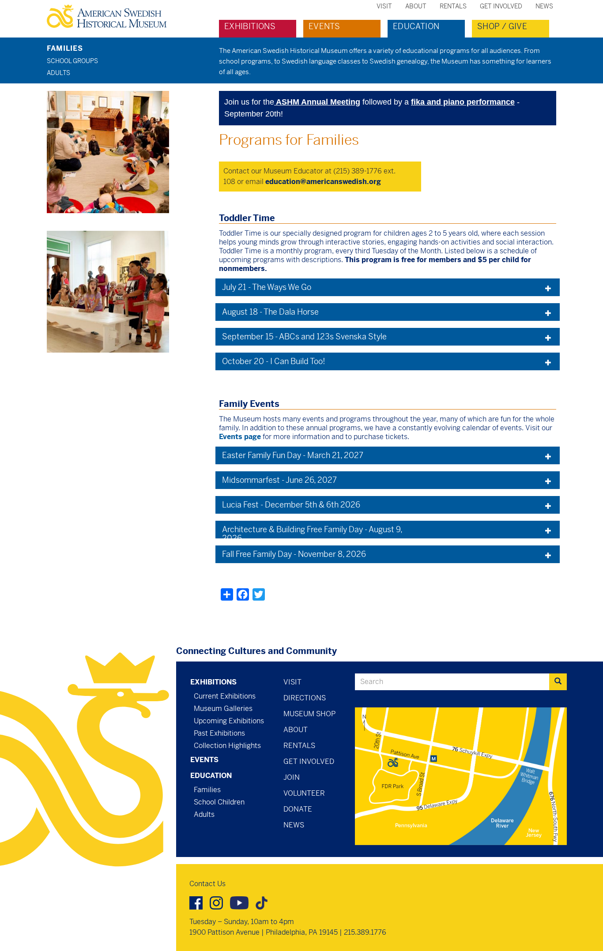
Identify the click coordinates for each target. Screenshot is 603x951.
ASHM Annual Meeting (317, 102)
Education (416, 26)
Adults (58, 73)
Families (65, 48)
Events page (240, 436)
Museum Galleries (223, 708)
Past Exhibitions (219, 733)
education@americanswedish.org (323, 181)
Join (291, 777)
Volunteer (304, 793)
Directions (304, 698)
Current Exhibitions (225, 696)
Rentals (453, 6)
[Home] (110, 16)
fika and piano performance (463, 102)
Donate (297, 809)
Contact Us (207, 883)
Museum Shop (309, 713)
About (415, 6)
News (544, 6)
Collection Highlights (227, 745)
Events (324, 26)
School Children (219, 802)
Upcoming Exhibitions (229, 720)
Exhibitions (249, 26)
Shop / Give (502, 26)
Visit (384, 6)
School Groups (72, 61)
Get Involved (501, 6)
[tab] (387, 287)
